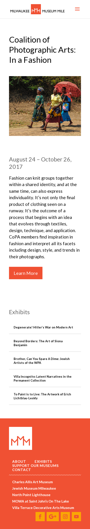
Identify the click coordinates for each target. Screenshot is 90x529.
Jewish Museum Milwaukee (34, 488)
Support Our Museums (35, 465)
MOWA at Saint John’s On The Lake (40, 501)
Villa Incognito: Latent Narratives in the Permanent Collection (43, 378)
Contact (21, 470)
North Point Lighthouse (31, 495)
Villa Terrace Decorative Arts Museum (43, 508)
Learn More (26, 273)
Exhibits (43, 461)
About (19, 461)
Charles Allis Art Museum (32, 482)
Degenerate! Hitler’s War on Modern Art (43, 327)
